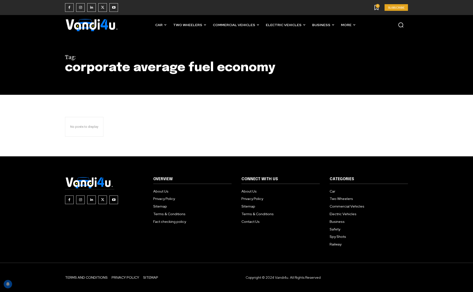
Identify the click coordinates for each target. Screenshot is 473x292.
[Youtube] (113, 7)
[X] (102, 7)
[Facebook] (69, 7)
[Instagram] (80, 7)
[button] (401, 25)
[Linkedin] (91, 7)
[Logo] (92, 25)
